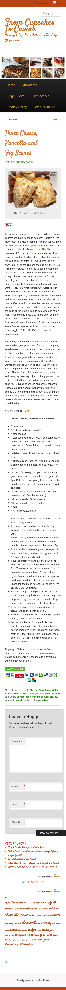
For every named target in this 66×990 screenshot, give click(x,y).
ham (53, 923)
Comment (17, 741)
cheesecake (43, 909)
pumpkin (35, 935)
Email (18, 804)
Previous (11, 119)
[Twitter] (27, 676)
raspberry (23, 940)
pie (13, 935)
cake (17, 908)
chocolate (12, 915)
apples (8, 903)
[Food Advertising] (6, 962)
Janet (19, 700)
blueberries (37, 902)
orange (45, 930)
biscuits (29, 903)
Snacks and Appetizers (48, 693)
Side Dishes (29, 693)
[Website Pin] (8, 676)
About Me (30, 84)
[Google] (56, 676)
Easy (41, 690)
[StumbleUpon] (29, 681)
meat (40, 696)
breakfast (48, 902)
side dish (38, 940)
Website (16, 822)
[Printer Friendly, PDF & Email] (15, 668)
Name (18, 786)
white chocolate (25, 944)
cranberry (9, 923)
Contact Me (40, 95)
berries (22, 903)
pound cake (25, 935)
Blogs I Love (15, 95)
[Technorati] (41, 676)
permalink (42, 700)
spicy (46, 940)
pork (17, 935)
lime (20, 930)
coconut (47, 915)
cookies (55, 915)
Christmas (26, 915)
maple (24, 930)
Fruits (48, 690)
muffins (32, 930)
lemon (13, 929)
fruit (34, 696)
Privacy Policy (16, 106)
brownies (9, 909)
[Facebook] (12, 676)
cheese (21, 696)
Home (10, 84)
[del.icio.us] (46, 676)
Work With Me (45, 106)
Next (57, 119)
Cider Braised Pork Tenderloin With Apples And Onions (33, 863)
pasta (52, 930)
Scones (18, 693)
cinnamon (37, 915)
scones (9, 700)
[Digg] (51, 676)
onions (39, 930)
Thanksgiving (11, 944)
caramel (24, 909)
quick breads (50, 696)
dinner (39, 923)
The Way (46, 249)
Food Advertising (42, 3)
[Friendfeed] (36, 676)
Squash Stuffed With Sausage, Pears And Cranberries (32, 866)
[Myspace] (32, 676)
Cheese (34, 690)
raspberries (15, 940)
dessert (29, 923)
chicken (53, 908)
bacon (15, 903)
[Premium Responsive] (34, 681)
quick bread (46, 935)
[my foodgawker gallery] (33, 882)
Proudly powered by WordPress (33, 980)
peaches (8, 935)
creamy (17, 923)
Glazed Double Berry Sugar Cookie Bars (26, 847)
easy (28, 696)
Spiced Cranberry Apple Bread (22, 859)
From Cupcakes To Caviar (29, 26)
